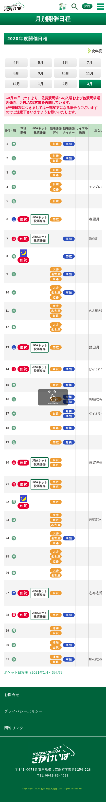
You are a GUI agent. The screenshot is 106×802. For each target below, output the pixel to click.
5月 (40, 63)
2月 (65, 84)
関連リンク (14, 728)
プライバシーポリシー (23, 711)
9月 (40, 73)
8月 (16, 73)
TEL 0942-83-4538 (53, 775)
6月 (65, 63)
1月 (40, 84)
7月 (89, 63)
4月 (16, 63)
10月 (65, 73)
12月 (16, 84)
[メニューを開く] (100, 6)
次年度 (97, 51)
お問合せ (12, 695)
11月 (89, 73)
